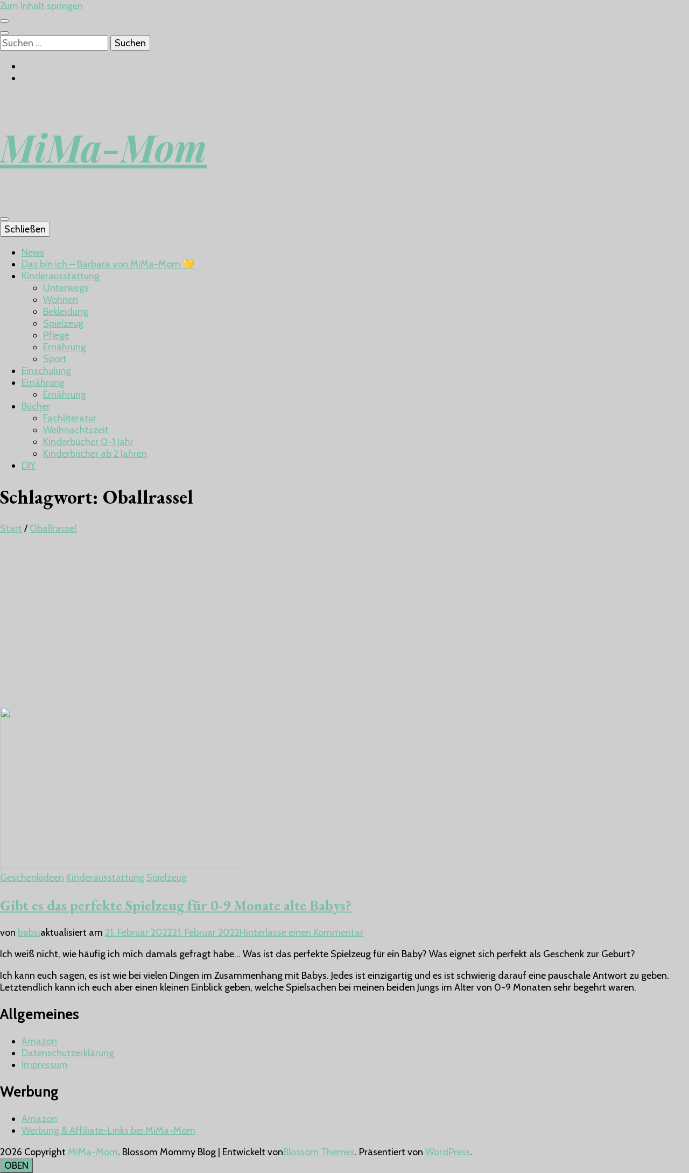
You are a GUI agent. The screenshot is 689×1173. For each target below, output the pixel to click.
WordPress (447, 1152)
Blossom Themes (319, 1152)
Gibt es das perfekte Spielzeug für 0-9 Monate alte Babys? (175, 905)
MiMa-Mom (103, 147)
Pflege (56, 335)
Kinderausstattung (61, 276)
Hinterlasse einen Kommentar (301, 932)
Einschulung (46, 371)
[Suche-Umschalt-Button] (4, 32)
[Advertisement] (344, 627)
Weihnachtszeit (76, 430)
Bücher (36, 406)
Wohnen (60, 300)
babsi (29, 932)
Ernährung (64, 347)
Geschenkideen (32, 878)
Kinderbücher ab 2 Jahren (95, 454)
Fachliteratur (69, 418)
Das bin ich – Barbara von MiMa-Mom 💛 (108, 264)
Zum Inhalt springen (41, 6)
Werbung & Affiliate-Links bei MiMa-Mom (108, 1130)
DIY (29, 465)
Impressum (45, 1065)
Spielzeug (63, 323)
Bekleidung (65, 311)
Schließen (25, 229)
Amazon (39, 1041)
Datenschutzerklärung (68, 1053)
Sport (55, 359)
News (33, 252)
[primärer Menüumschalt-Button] (4, 219)
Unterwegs (66, 288)
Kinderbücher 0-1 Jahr (88, 442)
